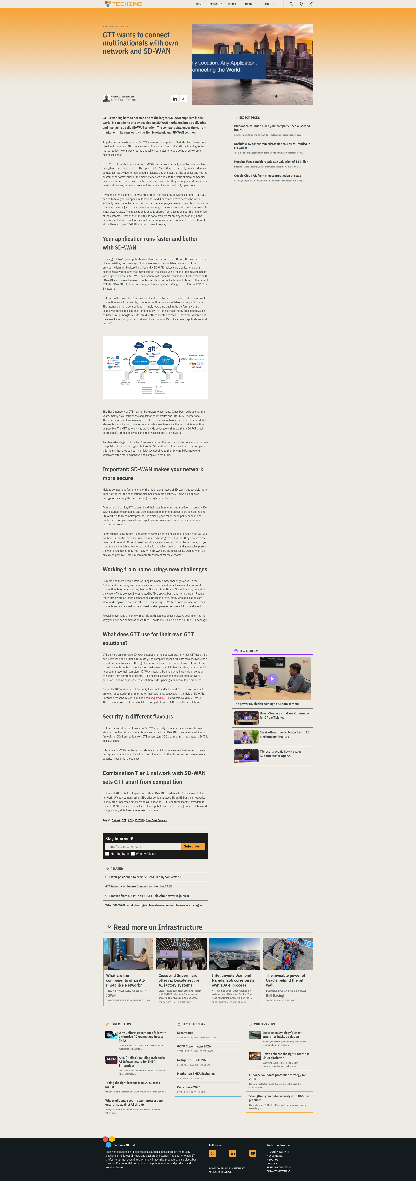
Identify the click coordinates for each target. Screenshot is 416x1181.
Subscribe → (194, 846)
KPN (130, 820)
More (268, 4)
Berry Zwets (166, 1002)
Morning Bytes (120, 853)
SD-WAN (139, 820)
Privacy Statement (278, 1171)
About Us (272, 1159)
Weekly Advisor (146, 853)
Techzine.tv (248, 650)
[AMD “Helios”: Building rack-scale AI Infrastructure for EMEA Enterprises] (111, 1065)
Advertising (275, 1155)
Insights (250, 4)
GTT (124, 820)
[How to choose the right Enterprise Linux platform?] (255, 1060)
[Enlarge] (203, 344)
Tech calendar (194, 1024)
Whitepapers (264, 1024)
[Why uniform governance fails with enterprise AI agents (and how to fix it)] (111, 1040)
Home (199, 4)
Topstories (215, 4)
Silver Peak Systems (156, 820)
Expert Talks (120, 1024)
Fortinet (116, 820)
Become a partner (278, 1151)
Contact (272, 1163)
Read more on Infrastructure (157, 927)
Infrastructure (121, 26)
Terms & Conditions (279, 1167)
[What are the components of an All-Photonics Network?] (128, 954)
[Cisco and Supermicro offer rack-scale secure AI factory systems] (181, 954)
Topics (232, 4)
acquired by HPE (160, 698)
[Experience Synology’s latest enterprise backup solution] (255, 1038)
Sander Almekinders (117, 1000)
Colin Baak (272, 1000)
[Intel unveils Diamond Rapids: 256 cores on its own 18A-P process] (234, 954)
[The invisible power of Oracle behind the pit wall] (288, 954)
